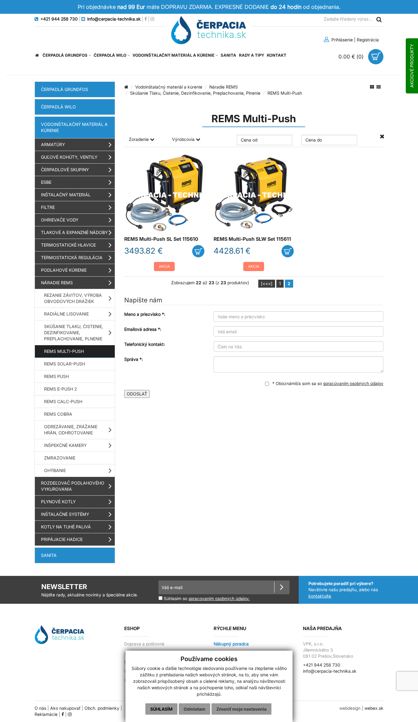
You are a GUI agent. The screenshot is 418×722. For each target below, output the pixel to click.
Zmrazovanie (59, 457)
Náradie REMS (57, 282)
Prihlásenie (341, 39)
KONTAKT (276, 55)
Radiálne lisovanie (66, 313)
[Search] (378, 19)
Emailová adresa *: (142, 329)
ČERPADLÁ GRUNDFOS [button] (65, 55)
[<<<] (266, 283)
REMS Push (56, 376)
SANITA (228, 55)
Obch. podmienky (101, 708)
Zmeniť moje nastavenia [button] (241, 709)
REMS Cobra (58, 414)
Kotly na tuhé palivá (66, 526)
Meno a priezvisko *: (144, 314)
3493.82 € (143, 250)
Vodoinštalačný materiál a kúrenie (74, 127)
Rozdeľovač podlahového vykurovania (72, 486)
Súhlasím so (206, 598)
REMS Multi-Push (64, 351)
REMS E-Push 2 (60, 388)
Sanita (49, 555)
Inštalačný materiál (66, 194)
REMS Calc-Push (63, 401)
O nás (40, 708)
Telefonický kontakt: (144, 344)
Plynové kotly (58, 501)
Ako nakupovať (65, 708)
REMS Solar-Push (64, 363)
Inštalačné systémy (65, 514)
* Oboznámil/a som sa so (327, 383)
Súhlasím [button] (161, 709)
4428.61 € (232, 250)
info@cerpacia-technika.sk (329, 671)
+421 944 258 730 (321, 665)
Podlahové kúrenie (64, 270)
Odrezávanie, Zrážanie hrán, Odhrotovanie (70, 429)
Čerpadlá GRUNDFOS (64, 89)
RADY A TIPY (251, 55)
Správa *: (133, 359)
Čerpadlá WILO (58, 106)
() (351, 56)
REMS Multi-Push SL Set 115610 (161, 239)
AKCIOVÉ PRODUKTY (411, 66)
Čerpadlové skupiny (65, 169)
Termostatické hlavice (68, 245)
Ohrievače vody (59, 219)
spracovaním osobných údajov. (219, 598)
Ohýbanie (55, 470)
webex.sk (373, 708)
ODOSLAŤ (137, 393)
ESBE (46, 182)
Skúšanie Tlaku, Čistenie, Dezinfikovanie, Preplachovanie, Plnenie (73, 332)
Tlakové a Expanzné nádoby (74, 232)
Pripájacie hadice (62, 539)
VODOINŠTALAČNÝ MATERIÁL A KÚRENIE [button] (173, 55)
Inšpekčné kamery (65, 445)
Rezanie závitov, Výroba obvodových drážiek (73, 298)
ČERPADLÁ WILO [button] (110, 55)
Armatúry (53, 144)
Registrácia (368, 39)
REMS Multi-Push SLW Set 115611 (252, 239)
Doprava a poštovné (144, 643)
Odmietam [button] (194, 709)
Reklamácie (46, 714)
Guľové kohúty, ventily (69, 157)
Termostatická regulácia (72, 257)
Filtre (48, 207)
